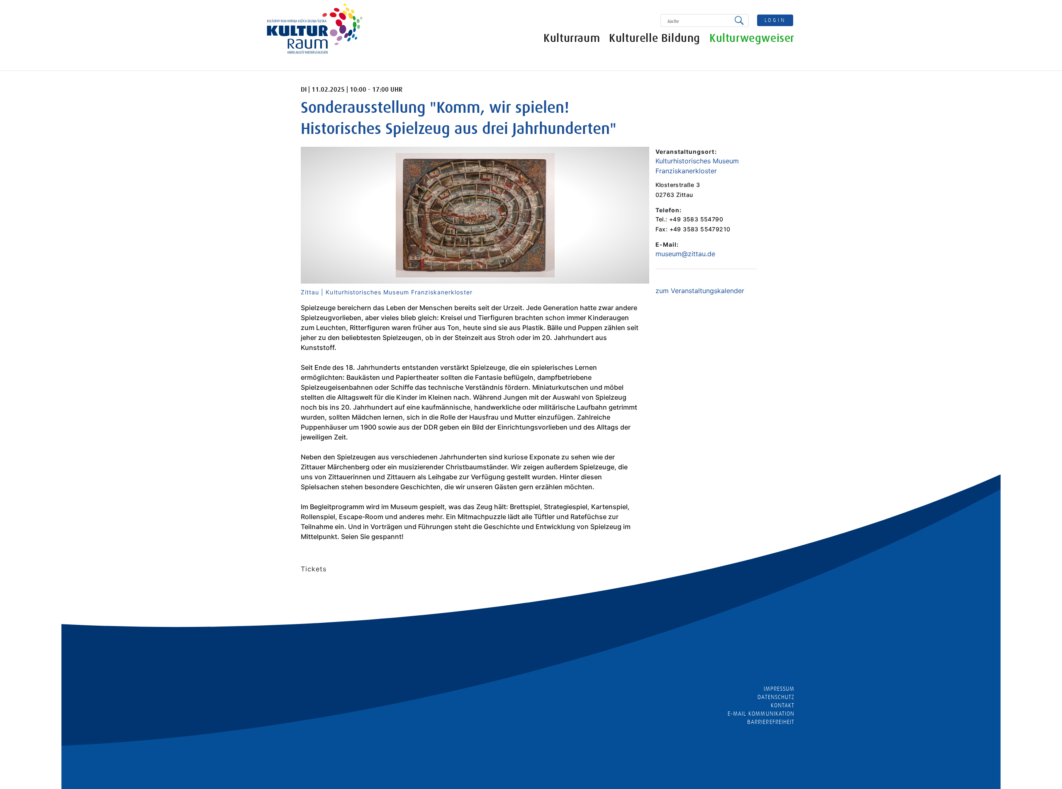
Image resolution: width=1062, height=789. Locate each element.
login (775, 20)
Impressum (779, 688)
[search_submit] (741, 21)
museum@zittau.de (685, 254)
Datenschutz (776, 697)
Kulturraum (571, 38)
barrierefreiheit (770, 722)
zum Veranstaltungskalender (699, 290)
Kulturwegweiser (751, 38)
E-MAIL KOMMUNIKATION (761, 713)
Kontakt (782, 705)
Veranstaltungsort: (686, 151)
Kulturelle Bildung (654, 38)
